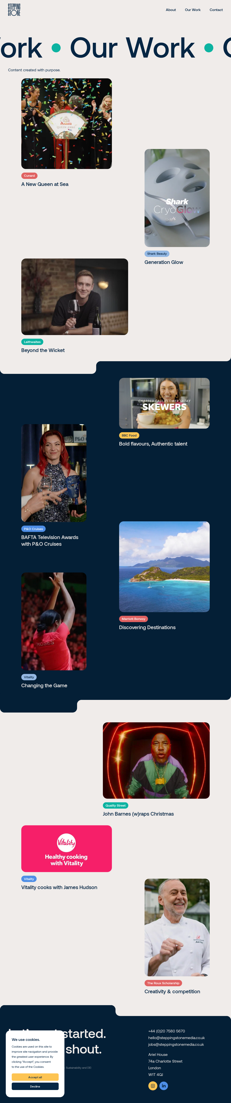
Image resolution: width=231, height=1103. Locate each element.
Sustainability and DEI (78, 1067)
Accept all (35, 1077)
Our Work (193, 9)
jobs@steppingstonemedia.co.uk (176, 1044)
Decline (35, 1086)
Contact (216, 9)
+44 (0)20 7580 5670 (166, 1031)
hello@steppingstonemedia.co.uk (176, 1037)
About (171, 9)
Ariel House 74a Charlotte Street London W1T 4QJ (165, 1064)
